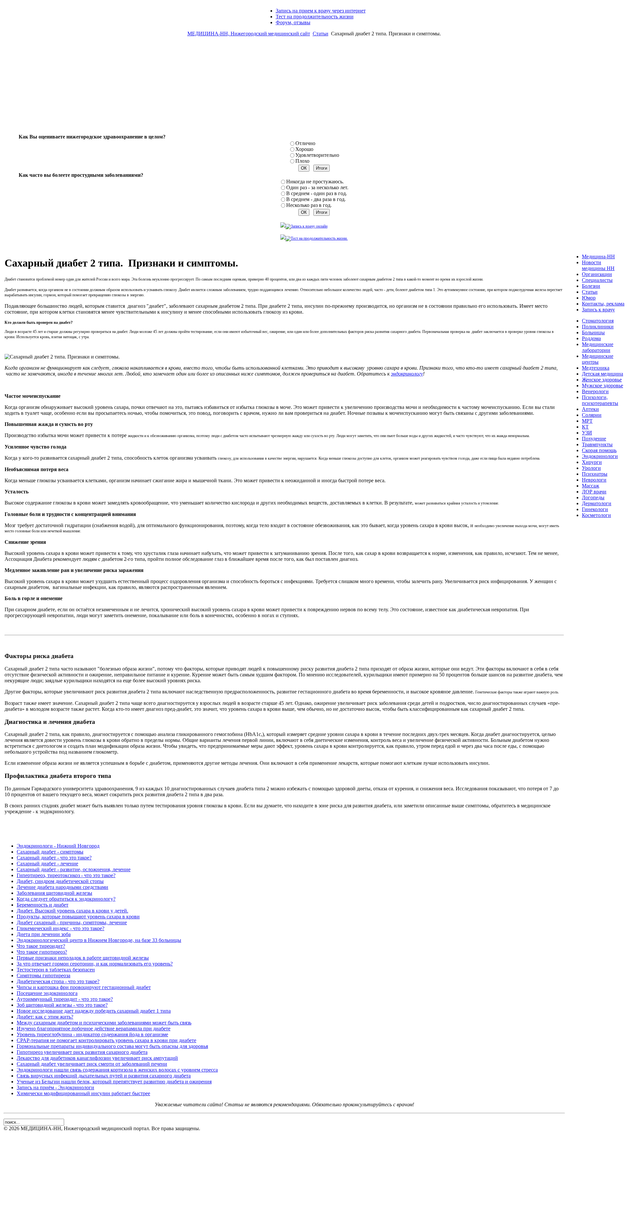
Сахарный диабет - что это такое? (54, 857)
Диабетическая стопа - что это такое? (58, 981)
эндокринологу (407, 374)
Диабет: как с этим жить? (45, 1017)
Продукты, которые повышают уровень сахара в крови (78, 916)
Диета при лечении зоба (44, 934)
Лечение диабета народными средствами (62, 887)
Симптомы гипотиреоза (43, 975)
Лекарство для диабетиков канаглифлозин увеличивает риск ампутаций (97, 1058)
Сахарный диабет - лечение (47, 863)
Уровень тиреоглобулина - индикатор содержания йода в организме (92, 1034)
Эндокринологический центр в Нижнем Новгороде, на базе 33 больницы (99, 940)
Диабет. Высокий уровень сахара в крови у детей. (72, 910)
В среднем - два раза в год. (316, 199)
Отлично (305, 143)
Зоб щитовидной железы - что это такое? (62, 1005)
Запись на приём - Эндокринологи (55, 1087)
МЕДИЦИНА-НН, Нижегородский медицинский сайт (248, 33)
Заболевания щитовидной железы (54, 893)
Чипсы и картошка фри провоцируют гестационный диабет (84, 987)
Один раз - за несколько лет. (317, 187)
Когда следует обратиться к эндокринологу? (66, 899)
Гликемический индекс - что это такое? (60, 928)
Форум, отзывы (293, 22)
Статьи (320, 33)
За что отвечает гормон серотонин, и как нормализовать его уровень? (95, 963)
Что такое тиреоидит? (41, 946)
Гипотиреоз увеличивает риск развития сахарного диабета (82, 1052)
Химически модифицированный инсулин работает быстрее (83, 1093)
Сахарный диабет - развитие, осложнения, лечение (74, 869)
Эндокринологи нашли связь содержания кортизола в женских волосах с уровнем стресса (117, 1070)
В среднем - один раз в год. (316, 193)
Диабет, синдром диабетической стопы (60, 881)
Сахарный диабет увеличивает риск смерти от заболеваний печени (92, 1064)
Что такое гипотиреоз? (42, 952)
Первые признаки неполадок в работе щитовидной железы (83, 958)
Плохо (302, 161)
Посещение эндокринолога (47, 993)
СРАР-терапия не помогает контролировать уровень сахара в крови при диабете (106, 1040)
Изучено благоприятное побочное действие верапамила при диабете (93, 1028)
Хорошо (304, 149)
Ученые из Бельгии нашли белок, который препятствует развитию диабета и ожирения (114, 1081)
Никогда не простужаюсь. (315, 181)
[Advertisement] (314, 88)
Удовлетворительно (317, 155)
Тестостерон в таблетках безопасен (56, 969)
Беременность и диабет (42, 905)
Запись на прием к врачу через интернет (321, 10)
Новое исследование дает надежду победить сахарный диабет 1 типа (94, 1011)
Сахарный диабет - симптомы (50, 852)
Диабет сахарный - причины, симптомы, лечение (72, 922)
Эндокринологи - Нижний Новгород (58, 846)
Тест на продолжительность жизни (315, 16)
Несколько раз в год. (309, 205)
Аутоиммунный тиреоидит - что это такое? (65, 999)
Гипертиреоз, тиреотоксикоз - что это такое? (66, 875)
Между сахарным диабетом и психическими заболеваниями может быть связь (104, 1022)
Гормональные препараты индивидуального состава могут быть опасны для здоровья (112, 1046)
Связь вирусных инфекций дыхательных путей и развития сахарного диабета (104, 1075)
